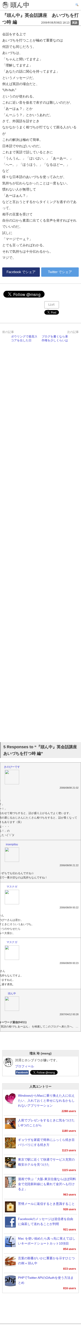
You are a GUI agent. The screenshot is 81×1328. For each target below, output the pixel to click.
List (51, 304)
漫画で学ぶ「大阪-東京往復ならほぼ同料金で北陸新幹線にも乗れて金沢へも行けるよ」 (47, 1184)
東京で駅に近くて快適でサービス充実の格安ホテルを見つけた (46, 1162)
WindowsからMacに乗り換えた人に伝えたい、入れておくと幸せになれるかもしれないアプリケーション (46, 1100)
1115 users (69, 1170)
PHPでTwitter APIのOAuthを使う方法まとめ (46, 1280)
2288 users (69, 1111)
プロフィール (24, 1066)
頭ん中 (19, 5)
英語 (74, 22)
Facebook (22, 1072)
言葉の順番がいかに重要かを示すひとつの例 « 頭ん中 (46, 1261)
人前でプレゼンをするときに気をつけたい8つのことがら (46, 1123)
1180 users (69, 1130)
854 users (69, 1249)
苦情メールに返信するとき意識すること (46, 1204)
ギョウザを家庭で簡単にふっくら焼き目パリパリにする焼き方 (46, 1142)
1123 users (69, 1150)
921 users (69, 1229)
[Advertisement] (40, 543)
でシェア (21, 272)
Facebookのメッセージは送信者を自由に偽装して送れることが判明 (45, 1221)
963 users (69, 1194)
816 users (69, 1288)
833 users (69, 1268)
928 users (69, 1209)
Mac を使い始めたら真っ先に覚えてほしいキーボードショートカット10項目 (46, 1241)
